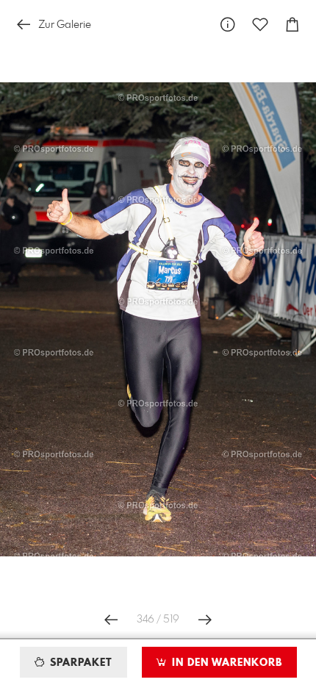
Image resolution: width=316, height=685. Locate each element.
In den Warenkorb (225, 663)
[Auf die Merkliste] (260, 25)
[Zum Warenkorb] (292, 25)
